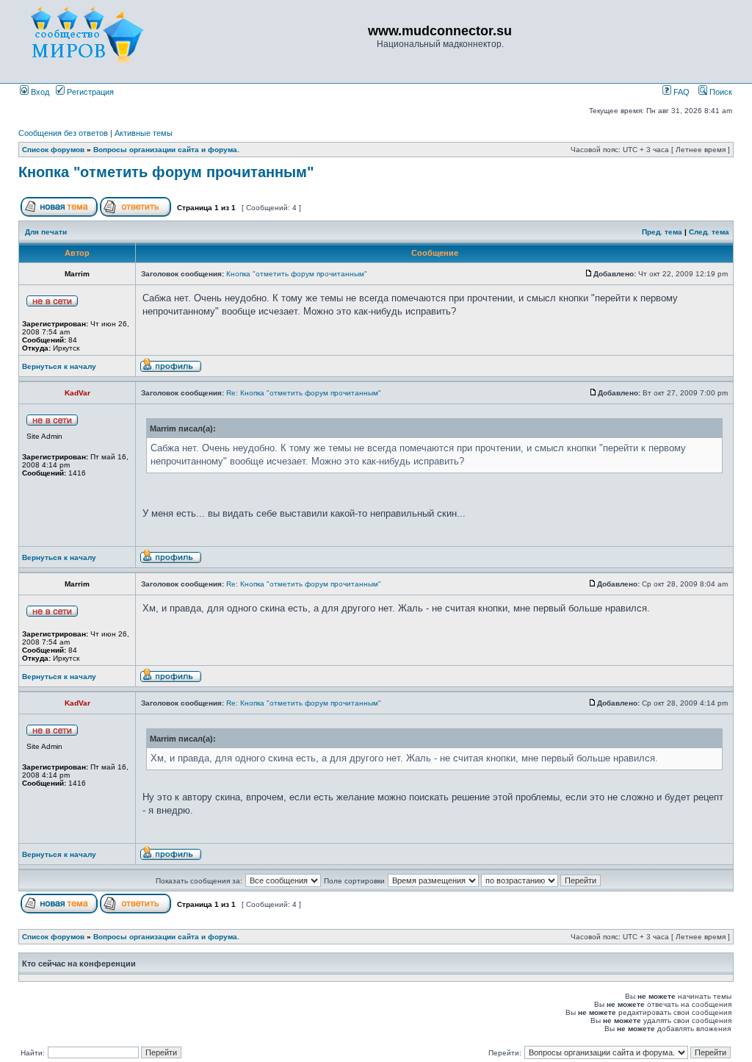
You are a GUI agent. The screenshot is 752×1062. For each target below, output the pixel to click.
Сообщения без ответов (63, 133)
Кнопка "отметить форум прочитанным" (166, 172)
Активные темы (144, 133)
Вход (39, 91)
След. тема (709, 232)
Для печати (46, 232)
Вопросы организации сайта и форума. (166, 150)
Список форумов (53, 150)
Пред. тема (662, 232)
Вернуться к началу (59, 366)
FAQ (680, 91)
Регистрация (89, 91)
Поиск (719, 91)
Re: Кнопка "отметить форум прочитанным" (303, 393)
